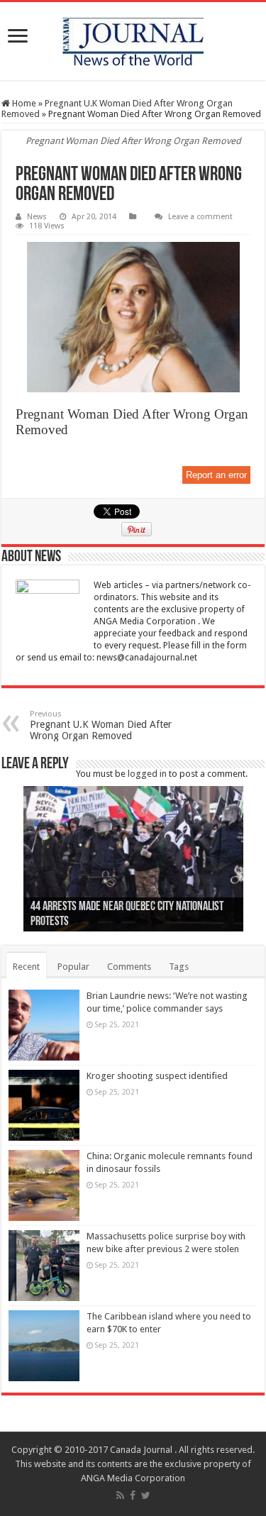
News (37, 216)
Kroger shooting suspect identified (157, 1075)
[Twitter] (146, 1495)
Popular (73, 966)
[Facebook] (132, 1495)
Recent (26, 966)
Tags (179, 966)
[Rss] (120, 1495)
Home (23, 103)
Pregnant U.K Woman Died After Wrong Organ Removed (101, 725)
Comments (129, 966)
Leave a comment (200, 216)
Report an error (216, 475)
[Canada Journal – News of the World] (133, 41)
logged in (147, 773)
